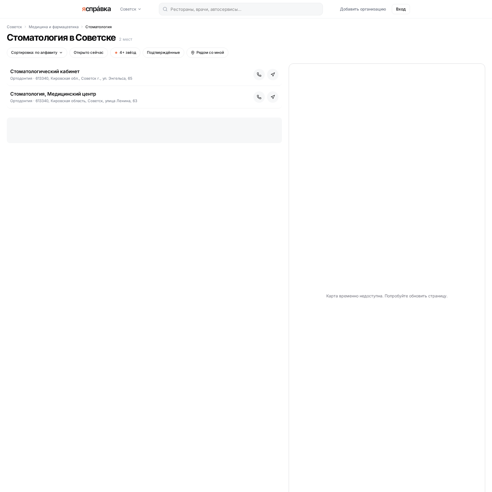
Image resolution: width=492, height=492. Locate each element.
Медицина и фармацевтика (54, 26)
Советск (128, 9)
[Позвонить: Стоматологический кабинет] (259, 74)
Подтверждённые (163, 52)
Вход (401, 9)
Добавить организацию (363, 9)
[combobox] (241, 9)
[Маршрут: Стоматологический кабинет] (272, 74)
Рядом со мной (210, 52)
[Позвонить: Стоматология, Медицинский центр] (259, 97)
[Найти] (165, 9)
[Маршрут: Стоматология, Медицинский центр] (272, 97)
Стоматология (98, 26)
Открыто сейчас (89, 52)
